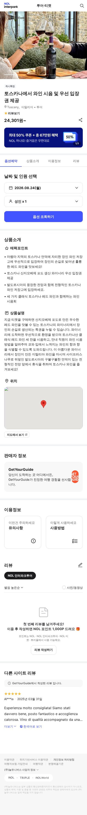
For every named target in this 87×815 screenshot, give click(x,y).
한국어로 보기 (32, 726)
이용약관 (9, 759)
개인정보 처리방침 (63, 759)
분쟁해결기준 (56, 763)
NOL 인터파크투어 (20, 575)
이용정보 (54, 161)
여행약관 (38, 763)
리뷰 (76, 161)
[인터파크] (9, 5)
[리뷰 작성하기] (80, 565)
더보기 (8, 726)
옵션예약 (11, 161)
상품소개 (32, 161)
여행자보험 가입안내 (16, 763)
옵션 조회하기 (43, 216)
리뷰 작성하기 (43, 649)
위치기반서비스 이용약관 (34, 759)
